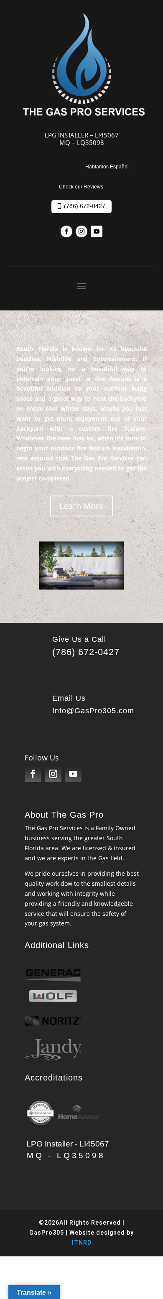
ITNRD (82, 1242)
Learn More (81, 505)
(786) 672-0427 (84, 206)
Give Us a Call (79, 639)
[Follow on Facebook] (66, 231)
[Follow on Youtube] (96, 231)
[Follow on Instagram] (81, 231)
